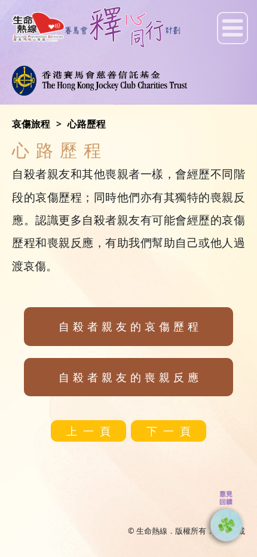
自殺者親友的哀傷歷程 (130, 326)
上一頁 (91, 431)
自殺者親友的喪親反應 (130, 377)
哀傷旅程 (31, 123)
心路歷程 (87, 123)
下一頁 (171, 431)
